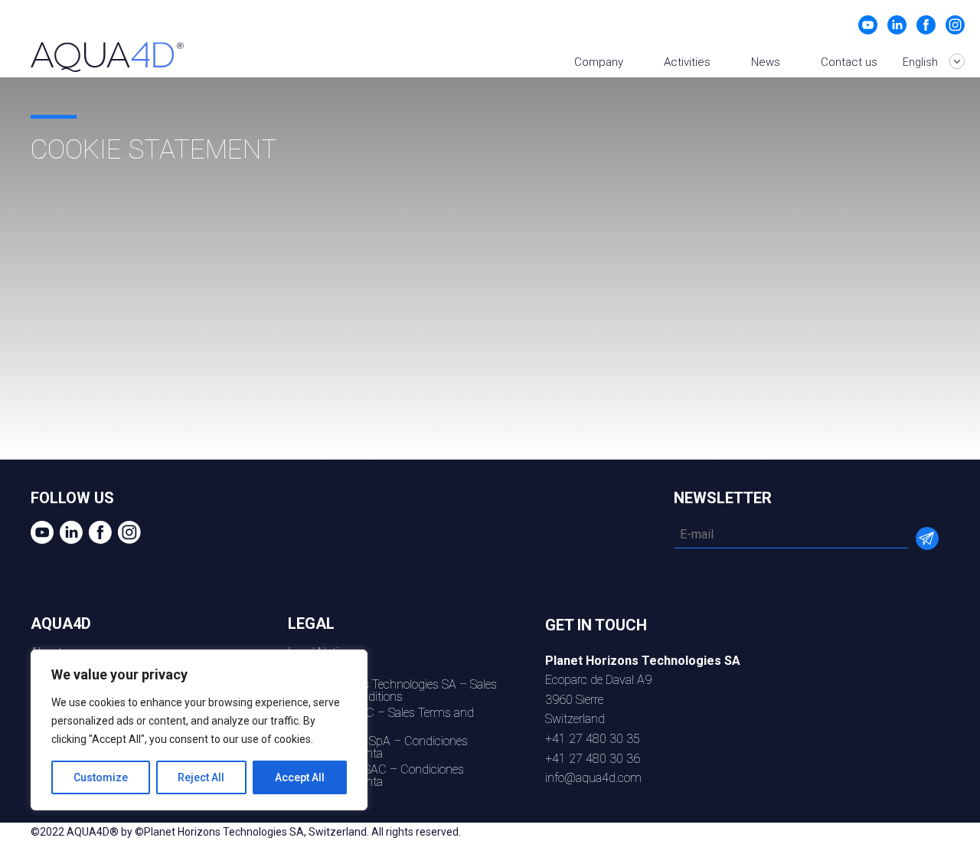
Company (598, 62)
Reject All (201, 777)
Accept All (300, 777)
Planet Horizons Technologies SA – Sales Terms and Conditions (392, 690)
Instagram (955, 24)
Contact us (849, 62)
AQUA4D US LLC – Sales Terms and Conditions (381, 718)
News (765, 62)
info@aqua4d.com (593, 778)
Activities (687, 62)
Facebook (926, 24)
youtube (867, 24)
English (921, 62)
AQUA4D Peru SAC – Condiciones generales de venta (376, 775)
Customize (101, 777)
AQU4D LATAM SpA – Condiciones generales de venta (378, 747)
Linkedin (896, 24)
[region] (199, 730)
